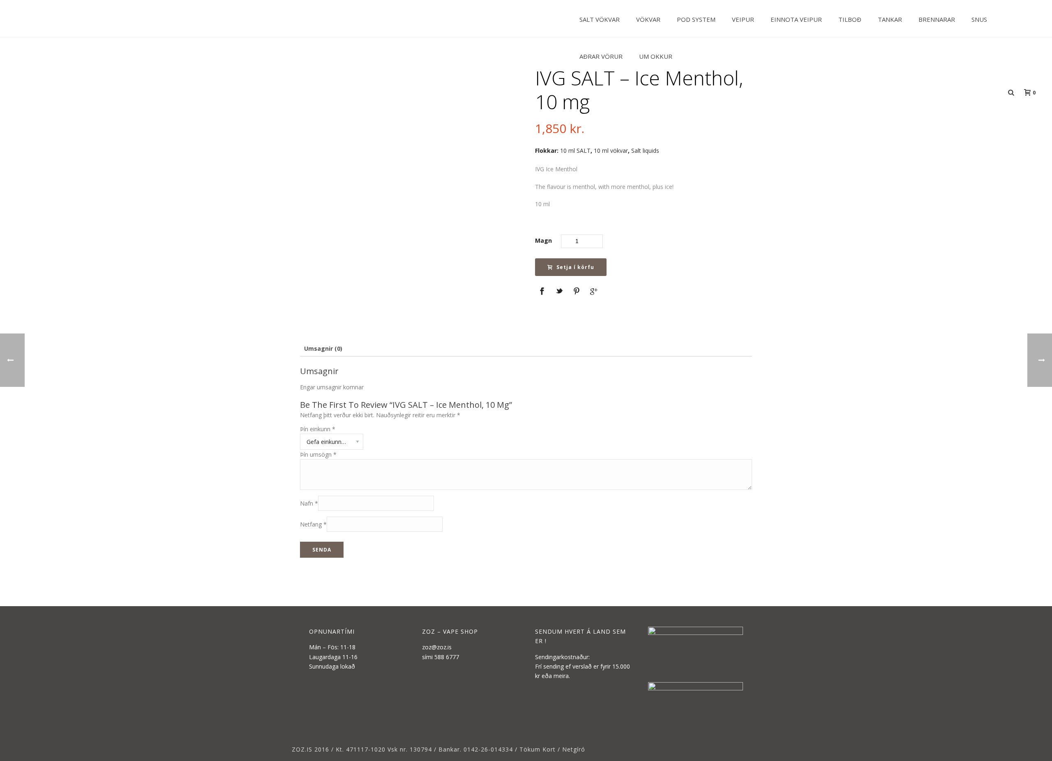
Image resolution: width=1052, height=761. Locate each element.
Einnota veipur (796, 19)
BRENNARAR (936, 19)
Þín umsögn (318, 454)
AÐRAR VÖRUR (601, 56)
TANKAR (890, 19)
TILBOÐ (849, 19)
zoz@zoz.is (437, 647)
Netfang (313, 524)
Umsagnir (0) (323, 348)
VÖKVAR (648, 19)
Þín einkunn (317, 429)
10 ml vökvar (611, 150)
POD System (696, 19)
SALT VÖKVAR (599, 19)
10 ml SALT (575, 150)
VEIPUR (743, 19)
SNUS (979, 19)
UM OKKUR (655, 56)
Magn (543, 240)
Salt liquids (645, 150)
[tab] (323, 348)
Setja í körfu (575, 267)
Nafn (309, 503)
